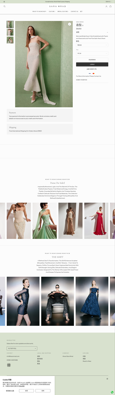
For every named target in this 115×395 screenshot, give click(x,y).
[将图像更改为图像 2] (10, 32)
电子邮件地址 (11, 346)
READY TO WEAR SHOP (39, 11)
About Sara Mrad (68, 356)
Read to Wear (87, 361)
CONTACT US (74, 11)
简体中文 (108, 1)
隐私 (38, 361)
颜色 (77, 41)
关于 (81, 11)
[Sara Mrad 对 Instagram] (4, 1)
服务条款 (40, 359)
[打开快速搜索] (4, 6)
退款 (38, 356)
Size (77, 50)
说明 (77, 32)
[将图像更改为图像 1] (10, 24)
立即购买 (92, 64)
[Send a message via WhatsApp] (112, 392)
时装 (84, 356)
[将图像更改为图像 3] (10, 40)
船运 (38, 363)
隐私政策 (21, 386)
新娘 (84, 359)
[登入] (106, 6)
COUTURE (52, 11)
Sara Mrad (80, 22)
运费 (88, 69)
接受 (26, 391)
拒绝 (43, 391)
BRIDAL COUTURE (63, 11)
